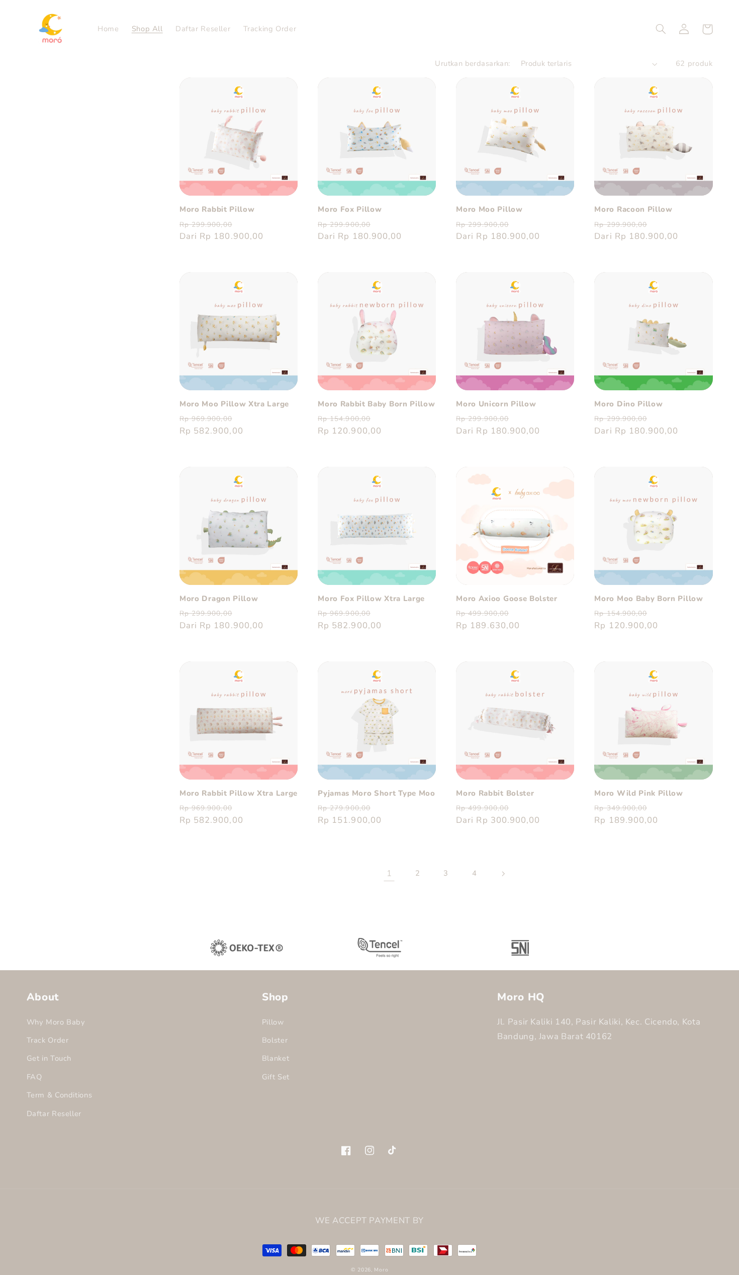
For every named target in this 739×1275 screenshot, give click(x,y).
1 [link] (389, 873)
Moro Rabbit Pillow (216, 209)
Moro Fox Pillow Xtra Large (371, 599)
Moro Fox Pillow (350, 209)
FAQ (34, 1077)
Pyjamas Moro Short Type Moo (376, 793)
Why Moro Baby (56, 1022)
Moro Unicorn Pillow (496, 404)
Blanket (275, 1058)
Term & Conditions (60, 1095)
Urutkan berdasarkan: (472, 63)
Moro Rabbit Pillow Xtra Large (238, 793)
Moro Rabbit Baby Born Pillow (376, 404)
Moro (381, 1269)
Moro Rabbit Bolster (495, 793)
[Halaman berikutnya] (503, 873)
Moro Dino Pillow (628, 404)
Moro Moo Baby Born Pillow (648, 599)
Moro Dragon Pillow (218, 599)
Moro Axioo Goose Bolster (507, 599)
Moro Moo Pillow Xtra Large (234, 404)
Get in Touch (49, 1058)
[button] (661, 29)
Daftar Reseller (54, 1114)
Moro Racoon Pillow (633, 209)
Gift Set (276, 1077)
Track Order (48, 1040)
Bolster (275, 1040)
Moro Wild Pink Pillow (638, 793)
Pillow (273, 1022)
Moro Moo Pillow (489, 209)
